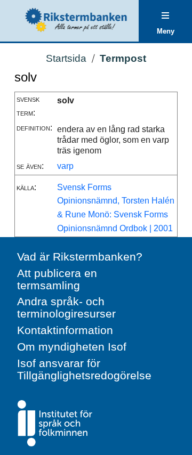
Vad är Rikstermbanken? (79, 256)
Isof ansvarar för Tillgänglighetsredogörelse (84, 369)
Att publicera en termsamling (57, 279)
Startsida (66, 58)
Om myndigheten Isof (71, 346)
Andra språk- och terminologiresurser (66, 307)
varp (65, 165)
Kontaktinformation (65, 330)
